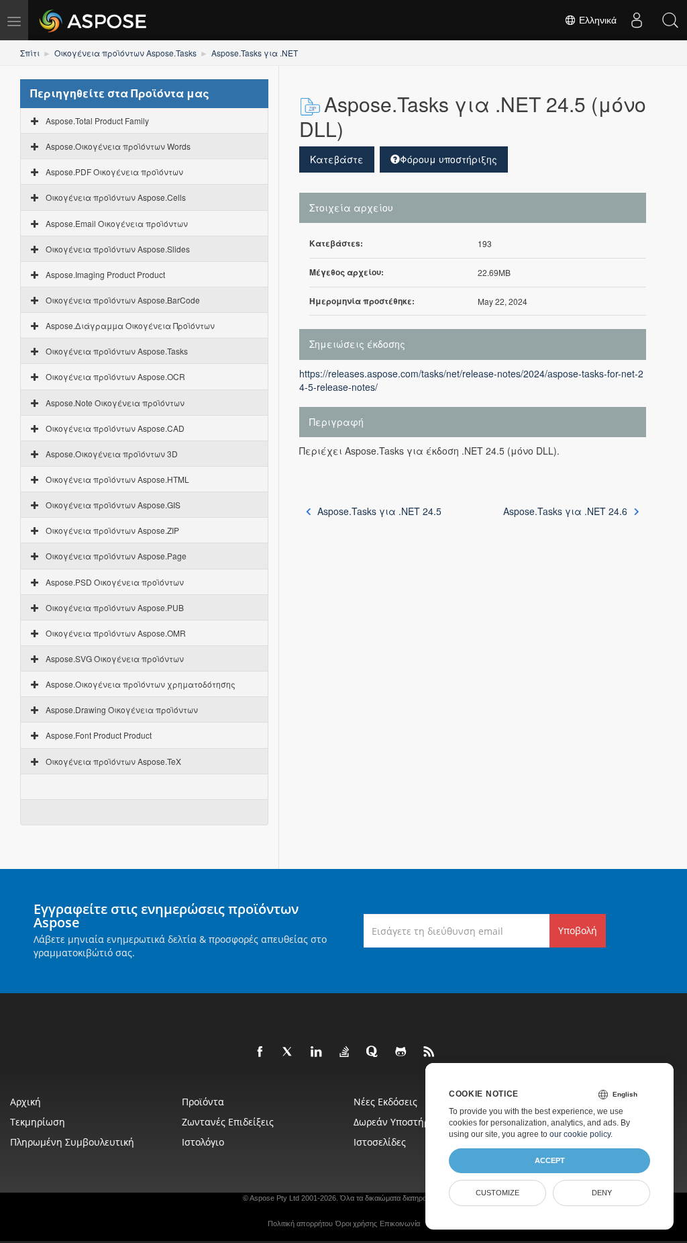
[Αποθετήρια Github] (401, 1052)
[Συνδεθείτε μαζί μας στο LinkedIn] (316, 1052)
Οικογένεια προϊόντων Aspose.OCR (115, 376)
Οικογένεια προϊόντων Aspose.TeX (113, 761)
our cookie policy (580, 1134)
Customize (497, 1193)
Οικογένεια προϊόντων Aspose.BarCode (123, 300)
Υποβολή (577, 930)
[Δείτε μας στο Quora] (373, 1052)
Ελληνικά (596, 20)
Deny (602, 1193)
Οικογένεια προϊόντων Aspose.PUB (115, 607)
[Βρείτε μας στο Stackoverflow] (345, 1052)
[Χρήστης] (636, 20)
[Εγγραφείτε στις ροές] (429, 1052)
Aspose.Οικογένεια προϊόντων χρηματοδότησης (140, 684)
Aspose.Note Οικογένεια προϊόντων (115, 402)
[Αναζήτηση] (670, 20)
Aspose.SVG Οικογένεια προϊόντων (115, 658)
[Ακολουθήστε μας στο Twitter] (288, 1052)
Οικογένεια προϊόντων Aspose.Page (116, 555)
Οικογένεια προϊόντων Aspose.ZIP (112, 530)
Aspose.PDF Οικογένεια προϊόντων (114, 171)
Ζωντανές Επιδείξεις (228, 1121)
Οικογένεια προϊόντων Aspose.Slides (118, 249)
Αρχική (25, 1101)
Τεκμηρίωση (37, 1121)
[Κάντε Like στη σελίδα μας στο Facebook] (260, 1052)
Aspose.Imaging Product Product (105, 274)
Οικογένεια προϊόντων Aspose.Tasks (125, 52)
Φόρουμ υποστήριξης (448, 159)
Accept (550, 1160)
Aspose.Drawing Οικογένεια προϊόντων (122, 709)
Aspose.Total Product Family (97, 120)
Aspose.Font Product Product (99, 735)
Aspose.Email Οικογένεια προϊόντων (117, 223)
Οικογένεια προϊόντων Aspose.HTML (117, 479)
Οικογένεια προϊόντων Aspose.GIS (113, 504)
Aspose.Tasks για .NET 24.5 (379, 511)
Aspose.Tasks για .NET (254, 52)
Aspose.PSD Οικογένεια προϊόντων (115, 582)
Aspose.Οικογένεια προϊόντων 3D (112, 453)
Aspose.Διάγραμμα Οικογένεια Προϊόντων (130, 325)
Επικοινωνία (400, 1223)
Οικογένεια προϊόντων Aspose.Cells (116, 197)
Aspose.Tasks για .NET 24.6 (565, 511)
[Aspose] (93, 20)
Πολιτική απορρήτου (300, 1223)
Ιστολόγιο (203, 1142)
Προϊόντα (203, 1101)
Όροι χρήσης (356, 1223)
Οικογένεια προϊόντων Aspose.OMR (116, 633)
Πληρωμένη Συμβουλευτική (72, 1142)
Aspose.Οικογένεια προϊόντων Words (118, 146)
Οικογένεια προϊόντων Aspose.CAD (115, 428)
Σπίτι (30, 52)
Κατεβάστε (337, 159)
